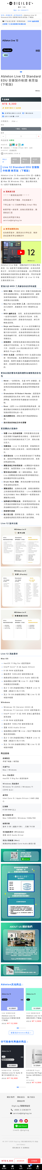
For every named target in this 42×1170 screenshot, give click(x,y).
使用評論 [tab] (15, 160)
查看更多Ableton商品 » (21, 1033)
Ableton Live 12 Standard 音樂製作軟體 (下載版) (11, 1018)
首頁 (2, 15)
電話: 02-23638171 (20, 10)
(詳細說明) (13, 150)
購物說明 (21, 1101)
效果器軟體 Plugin (33, 1070)
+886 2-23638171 (22, 1110)
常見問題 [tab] (35, 160)
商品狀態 (4, 140)
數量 (2, 133)
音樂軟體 (9, 15)
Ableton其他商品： (12, 984)
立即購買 (34, 1161)
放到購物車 (20, 1161)
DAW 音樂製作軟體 (8, 1013)
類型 (2, 125)
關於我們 (11, 1097)
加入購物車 (12, 1008)
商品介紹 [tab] (4, 160)
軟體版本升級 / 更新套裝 (10, 1070)
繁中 (19, 7)
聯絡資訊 (21, 1097)
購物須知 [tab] (25, 160)
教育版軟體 (18, 15)
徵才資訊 (31, 1097)
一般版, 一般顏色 (21, 129)
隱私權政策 (16, 1148)
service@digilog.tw (22, 1113)
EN (24, 7)
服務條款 (26, 1148)
